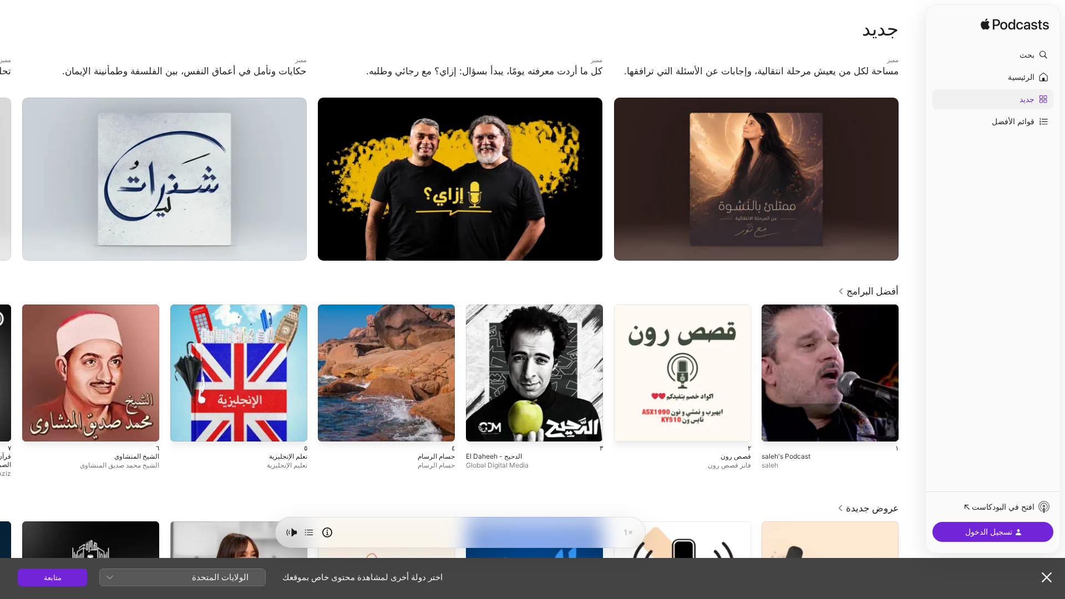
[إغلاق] (1047, 577)
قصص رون (734, 308)
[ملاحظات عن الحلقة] (327, 532)
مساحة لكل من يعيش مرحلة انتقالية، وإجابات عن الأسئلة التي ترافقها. (792, 60)
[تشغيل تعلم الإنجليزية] (293, 427)
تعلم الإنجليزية (286, 308)
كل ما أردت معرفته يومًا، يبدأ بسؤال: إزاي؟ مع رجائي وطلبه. (511, 60)
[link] (868, 291)
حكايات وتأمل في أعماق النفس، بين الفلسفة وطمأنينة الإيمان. (211, 60)
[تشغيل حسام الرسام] (441, 427)
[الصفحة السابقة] (909, 179)
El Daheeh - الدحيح (572, 308)
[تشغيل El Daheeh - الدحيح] (589, 427)
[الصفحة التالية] (11, 179)
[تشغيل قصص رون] (736, 427)
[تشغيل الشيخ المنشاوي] (145, 427)
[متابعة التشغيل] (309, 532)
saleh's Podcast (872, 308)
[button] (993, 54)
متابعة (53, 577)
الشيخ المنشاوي (134, 308)
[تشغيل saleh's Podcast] (884, 427)
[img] (1015, 25)
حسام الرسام (434, 308)
